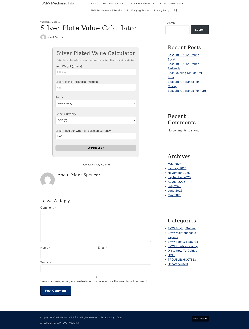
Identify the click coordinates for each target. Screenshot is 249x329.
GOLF (171, 255)
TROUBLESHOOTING (50, 22)
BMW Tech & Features (114, 3)
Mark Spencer (56, 37)
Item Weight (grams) (68, 66)
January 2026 (177, 168)
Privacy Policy (162, 10)
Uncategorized (178, 264)
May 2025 (174, 195)
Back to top (198, 318)
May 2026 (174, 164)
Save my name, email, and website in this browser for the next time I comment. (94, 281)
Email (102, 247)
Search (170, 23)
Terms (119, 317)
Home (94, 3)
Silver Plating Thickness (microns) (77, 81)
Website (45, 262)
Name (45, 247)
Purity (59, 97)
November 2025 (179, 173)
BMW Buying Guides (138, 10)
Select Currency (65, 114)
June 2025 (175, 190)
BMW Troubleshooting (172, 3)
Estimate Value (96, 148)
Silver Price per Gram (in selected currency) (83, 130)
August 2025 (176, 181)
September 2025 (179, 177)
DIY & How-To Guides (143, 3)
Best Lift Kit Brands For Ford (187, 90)
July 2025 (174, 186)
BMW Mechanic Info (58, 3)
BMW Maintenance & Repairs (106, 10)
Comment (48, 207)
